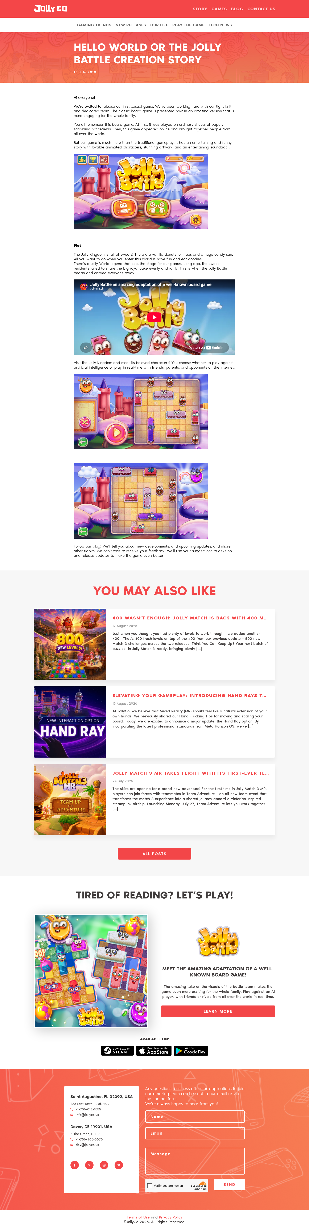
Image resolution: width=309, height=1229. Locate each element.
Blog (237, 8)
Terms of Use (138, 1217)
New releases (131, 25)
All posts (155, 853)
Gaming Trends (94, 25)
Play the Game (188, 25)
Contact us (261, 8)
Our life (159, 25)
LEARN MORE (218, 1011)
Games (219, 8)
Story (200, 8)
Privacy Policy (170, 1217)
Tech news (220, 25)
